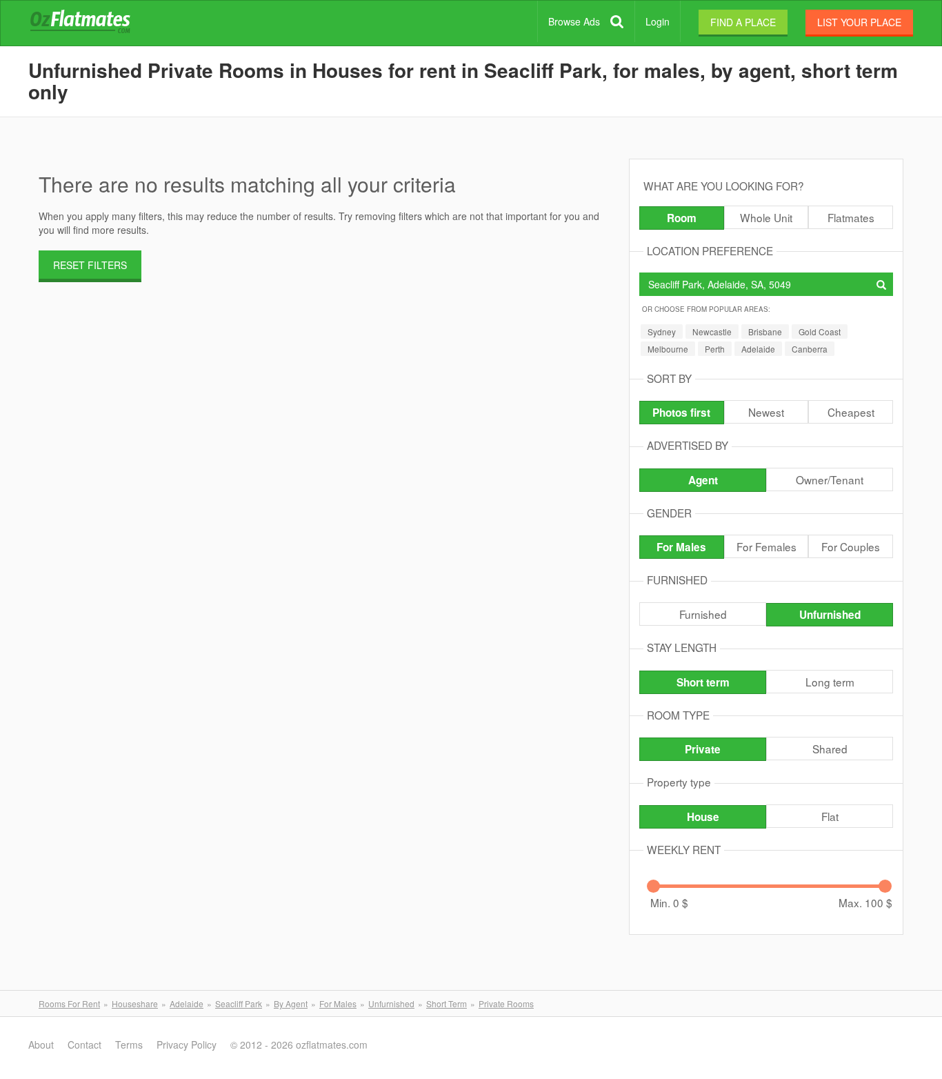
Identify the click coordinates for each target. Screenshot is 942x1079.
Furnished (703, 614)
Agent (703, 480)
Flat (830, 816)
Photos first (681, 412)
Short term (703, 682)
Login (657, 21)
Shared (830, 748)
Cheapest (851, 411)
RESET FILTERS (90, 265)
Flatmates (851, 217)
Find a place (743, 22)
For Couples (850, 546)
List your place (859, 22)
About (41, 1044)
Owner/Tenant (829, 479)
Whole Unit (766, 217)
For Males (681, 547)
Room (682, 218)
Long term (829, 681)
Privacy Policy (187, 1044)
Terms (129, 1044)
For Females (766, 546)
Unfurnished (830, 614)
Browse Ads (574, 21)
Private (703, 749)
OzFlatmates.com (96, 23)
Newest (766, 411)
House (703, 816)
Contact (84, 1044)
